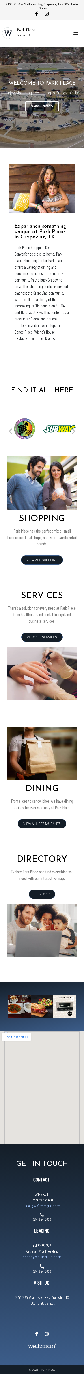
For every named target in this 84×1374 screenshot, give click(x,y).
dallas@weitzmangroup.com (42, 1205)
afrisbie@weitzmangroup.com (42, 1256)
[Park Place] (7, 33)
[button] (11, 431)
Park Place (26, 30)
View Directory (42, 106)
